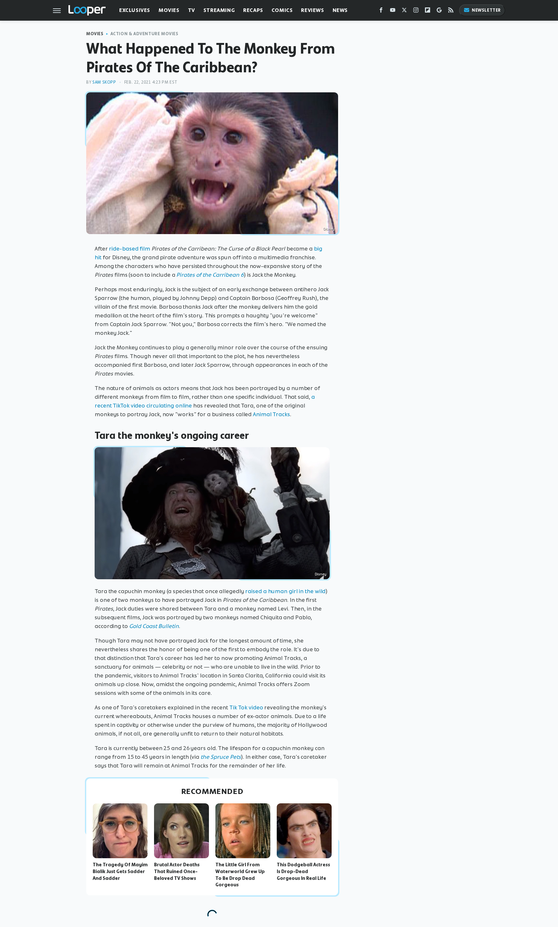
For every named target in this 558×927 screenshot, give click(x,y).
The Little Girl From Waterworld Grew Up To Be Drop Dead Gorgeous (240, 874)
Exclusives (134, 10)
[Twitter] (404, 11)
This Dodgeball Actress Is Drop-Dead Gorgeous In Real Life (303, 871)
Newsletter (486, 10)
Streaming (219, 10)
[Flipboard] (427, 11)
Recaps (253, 10)
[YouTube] (392, 11)
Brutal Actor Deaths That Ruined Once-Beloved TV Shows (177, 871)
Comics (282, 10)
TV (191, 10)
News (340, 10)
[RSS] (451, 11)
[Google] (439, 11)
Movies (169, 10)
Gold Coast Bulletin (154, 626)
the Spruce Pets (221, 757)
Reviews (312, 10)
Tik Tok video (246, 707)
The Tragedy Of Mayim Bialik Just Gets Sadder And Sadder (120, 871)
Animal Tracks (271, 414)
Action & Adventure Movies (144, 34)
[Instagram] (416, 11)
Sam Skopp (104, 82)
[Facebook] (381, 11)
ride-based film (129, 248)
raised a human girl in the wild (285, 591)
